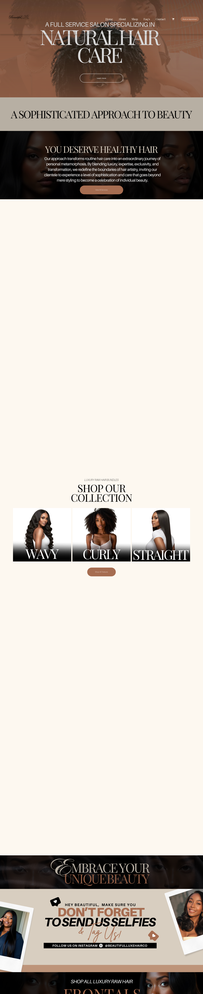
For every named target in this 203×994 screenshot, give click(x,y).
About (122, 19)
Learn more (101, 78)
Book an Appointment (190, 19)
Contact (160, 19)
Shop (135, 19)
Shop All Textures (101, 572)
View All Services (101, 190)
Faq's (147, 19)
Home (109, 19)
